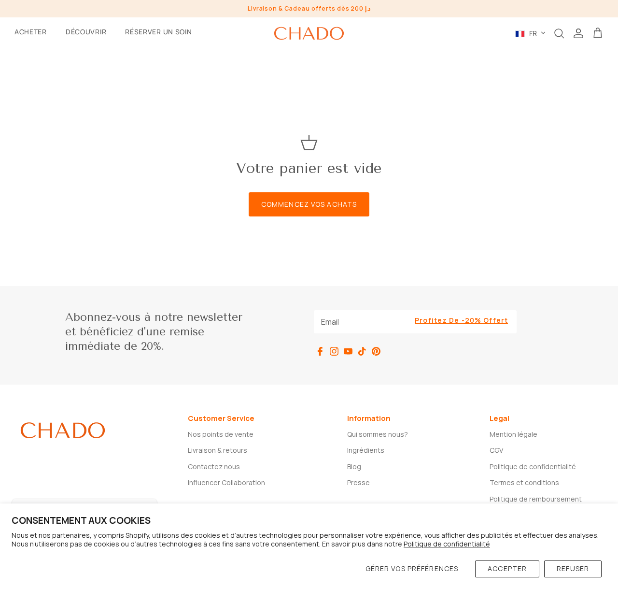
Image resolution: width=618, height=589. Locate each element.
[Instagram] (334, 351)
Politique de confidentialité (447, 543)
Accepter (507, 568)
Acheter (30, 31)
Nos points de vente (220, 434)
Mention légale (513, 434)
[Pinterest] (376, 351)
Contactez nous (214, 466)
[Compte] (578, 33)
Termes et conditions (524, 482)
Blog (354, 466)
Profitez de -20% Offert (461, 320)
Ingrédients (365, 450)
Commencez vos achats (309, 204)
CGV (496, 450)
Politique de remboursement (536, 498)
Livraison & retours (217, 450)
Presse (358, 482)
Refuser (573, 568)
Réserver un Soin (158, 31)
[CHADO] (309, 33)
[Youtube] (348, 351)
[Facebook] (320, 351)
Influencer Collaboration (226, 482)
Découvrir (86, 31)
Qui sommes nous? (377, 434)
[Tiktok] (362, 351)
